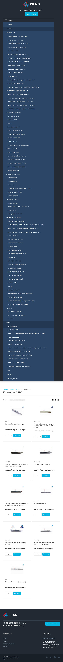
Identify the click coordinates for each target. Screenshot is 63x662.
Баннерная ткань (13, 116)
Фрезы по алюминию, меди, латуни (19, 351)
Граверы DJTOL (12, 326)
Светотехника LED (11, 235)
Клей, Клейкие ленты (14, 268)
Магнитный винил (13, 170)
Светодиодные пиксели (15, 243)
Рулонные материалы (13, 148)
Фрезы (8, 322)
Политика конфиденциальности (11, 657)
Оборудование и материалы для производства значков (26, 225)
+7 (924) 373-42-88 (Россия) (32, 10)
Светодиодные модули (15, 239)
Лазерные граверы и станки (17, 69)
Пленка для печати (14, 127)
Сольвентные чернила (15, 311)
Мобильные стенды (12, 199)
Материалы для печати (13, 112)
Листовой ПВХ (12, 177)
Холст (10, 123)
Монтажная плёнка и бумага (17, 156)
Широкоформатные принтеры (17, 36)
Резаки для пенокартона (15, 83)
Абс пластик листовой (15, 192)
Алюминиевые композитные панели (19, 188)
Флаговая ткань (13, 119)
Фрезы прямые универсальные (18, 359)
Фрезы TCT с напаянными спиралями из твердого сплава (26, 333)
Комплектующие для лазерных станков (20, 101)
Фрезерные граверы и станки (17, 65)
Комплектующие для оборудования (17, 90)
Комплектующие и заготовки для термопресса (23, 228)
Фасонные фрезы (13, 330)
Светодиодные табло (14, 250)
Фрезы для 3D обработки (15, 344)
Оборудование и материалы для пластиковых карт (24, 232)
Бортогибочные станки (15, 72)
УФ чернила (11, 319)
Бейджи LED (11, 257)
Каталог (9, 28)
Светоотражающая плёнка (16, 159)
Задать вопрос (31, 14)
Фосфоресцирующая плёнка (17, 163)
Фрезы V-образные (13, 337)
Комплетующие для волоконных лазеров (21, 109)
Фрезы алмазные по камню (16, 340)
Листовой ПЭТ (12, 181)
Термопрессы (12, 76)
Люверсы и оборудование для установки (21, 301)
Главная (9, 24)
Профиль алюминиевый (15, 279)
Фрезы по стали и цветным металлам (20, 355)
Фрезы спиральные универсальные (19, 366)
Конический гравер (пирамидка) (14, 424)
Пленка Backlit (12, 141)
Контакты (10, 374)
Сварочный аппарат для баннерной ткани (21, 80)
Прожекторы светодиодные (17, 253)
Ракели (10, 286)
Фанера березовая (13, 196)
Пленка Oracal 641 (13, 152)
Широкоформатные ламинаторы (18, 62)
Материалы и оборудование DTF (18, 54)
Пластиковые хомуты (15, 275)
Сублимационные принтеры (17, 47)
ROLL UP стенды (13, 203)
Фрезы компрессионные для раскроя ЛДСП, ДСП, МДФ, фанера (27, 348)
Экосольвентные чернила (16, 315)
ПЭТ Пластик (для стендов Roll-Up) (19, 145)
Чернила (9, 308)
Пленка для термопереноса (17, 167)
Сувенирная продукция (13, 217)
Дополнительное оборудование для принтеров (23, 87)
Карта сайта (6, 659)
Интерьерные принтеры (15, 40)
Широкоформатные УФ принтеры (18, 43)
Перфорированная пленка (16, 134)
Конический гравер (40, 503)
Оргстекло (11, 185)
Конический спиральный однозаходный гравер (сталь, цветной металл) (17, 504)
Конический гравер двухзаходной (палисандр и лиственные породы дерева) (44, 425)
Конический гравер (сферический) (15, 582)
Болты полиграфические (16, 272)
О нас (8, 370)
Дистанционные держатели (17, 264)
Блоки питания (12, 246)
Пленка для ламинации (15, 130)
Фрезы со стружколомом (16, 362)
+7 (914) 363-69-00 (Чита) (13, 625)
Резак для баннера (13, 290)
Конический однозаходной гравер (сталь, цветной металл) (44, 543)
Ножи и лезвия (12, 282)
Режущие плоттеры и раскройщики (19, 58)
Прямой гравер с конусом (42, 464)
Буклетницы (12, 210)
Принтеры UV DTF (13, 51)
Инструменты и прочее (13, 261)
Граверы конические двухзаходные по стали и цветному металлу (16, 465)
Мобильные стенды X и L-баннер (18, 206)
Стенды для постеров (15, 214)
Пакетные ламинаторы (15, 297)
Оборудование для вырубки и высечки (20, 293)
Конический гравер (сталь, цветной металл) (15, 543)
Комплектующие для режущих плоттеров (21, 105)
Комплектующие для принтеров (18, 94)
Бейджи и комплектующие (16, 221)
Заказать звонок (52, 624)
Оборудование (10, 32)
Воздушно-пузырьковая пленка (18, 304)
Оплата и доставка (12, 379)
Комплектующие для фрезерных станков (21, 98)
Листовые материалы (13, 174)
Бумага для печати (14, 138)
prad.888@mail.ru (49, 638)
